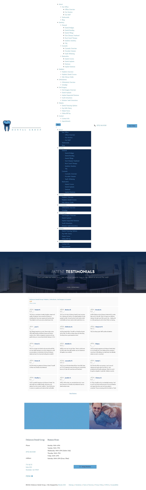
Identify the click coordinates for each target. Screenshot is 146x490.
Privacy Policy (99, 485)
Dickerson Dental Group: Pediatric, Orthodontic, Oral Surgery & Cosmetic (50, 299)
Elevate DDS (62, 485)
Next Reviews (73, 393)
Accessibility (114, 485)
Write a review (33, 303)
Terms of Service (88, 485)
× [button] (56, 127)
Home (68, 287)
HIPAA (107, 485)
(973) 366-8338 (101, 125)
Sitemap (71, 485)
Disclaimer (78, 485)
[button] (26, 476)
